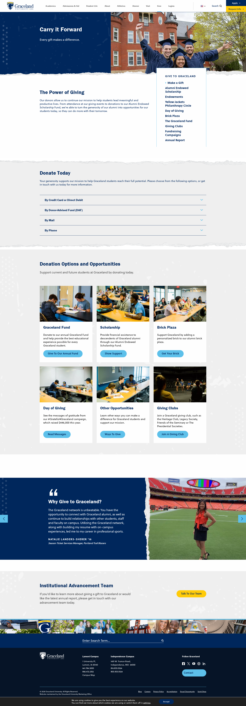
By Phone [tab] (51, 230)
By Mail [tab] (50, 220)
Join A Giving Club (173, 434)
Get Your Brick (170, 353)
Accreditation (172, 691)
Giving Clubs (174, 126)
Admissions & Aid (71, 6)
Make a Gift (176, 83)
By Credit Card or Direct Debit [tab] (64, 200)
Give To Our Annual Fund (63, 353)
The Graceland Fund (178, 121)
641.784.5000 (88, 668)
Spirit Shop (202, 691)
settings (146, 703)
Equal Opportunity (187, 691)
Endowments (174, 97)
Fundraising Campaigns (173, 133)
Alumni (135, 6)
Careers (147, 691)
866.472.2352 (88, 671)
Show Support (113, 353)
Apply (235, 3)
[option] (123, 519)
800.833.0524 (117, 671)
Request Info (234, 9)
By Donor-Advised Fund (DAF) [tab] (64, 210)
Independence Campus (122, 656)
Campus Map (88, 675)
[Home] (52, 655)
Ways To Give (113, 434)
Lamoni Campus (90, 656)
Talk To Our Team (191, 593)
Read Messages (57, 434)
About (107, 6)
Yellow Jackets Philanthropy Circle (178, 103)
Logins (171, 6)
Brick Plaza (172, 116)
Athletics (121, 6)
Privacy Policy (158, 691)
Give (159, 6)
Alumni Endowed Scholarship (176, 89)
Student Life (92, 6)
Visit (148, 6)
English (205, 6)
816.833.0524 (116, 668)
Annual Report (175, 140)
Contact (188, 672)
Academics (51, 6)
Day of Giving (174, 110)
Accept (166, 701)
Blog (140, 691)
